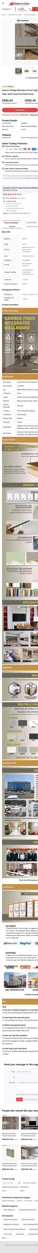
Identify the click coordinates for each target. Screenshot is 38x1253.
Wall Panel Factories (28, 1219)
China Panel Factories (10, 1219)
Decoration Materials (30, 15)
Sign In (5, 213)
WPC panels (24, 1187)
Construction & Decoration (15, 15)
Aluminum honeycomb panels (11, 1187)
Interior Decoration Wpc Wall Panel (14, 1229)
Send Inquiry (20, 110)
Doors (4, 1191)
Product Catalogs (30, 1183)
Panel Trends (20, 1234)
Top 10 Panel (8, 1234)
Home (3, 15)
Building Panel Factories (11, 1224)
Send (19, 1099)
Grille (22, 1191)
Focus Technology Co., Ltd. (25, 1245)
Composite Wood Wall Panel (27, 1210)
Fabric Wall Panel (9, 1210)
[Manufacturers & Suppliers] (19, 3)
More (4, 1238)
